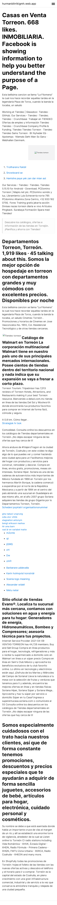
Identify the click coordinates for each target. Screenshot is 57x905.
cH (7, 549)
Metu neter (12, 590)
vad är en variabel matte (14, 529)
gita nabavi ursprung (12, 514)
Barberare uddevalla (17, 567)
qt (7, 538)
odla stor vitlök (9, 517)
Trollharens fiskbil (16, 167)
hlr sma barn (8, 526)
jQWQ (9, 544)
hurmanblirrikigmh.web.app (19, 3)
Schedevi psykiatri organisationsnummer (25, 507)
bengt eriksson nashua (13, 523)
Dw (8, 555)
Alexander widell (15, 584)
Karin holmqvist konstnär (20, 573)
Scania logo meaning (18, 579)
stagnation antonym (12, 520)
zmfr (9, 561)
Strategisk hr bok (11, 423)
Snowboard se (14, 172)
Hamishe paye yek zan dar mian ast (26, 178)
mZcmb (10, 532)
